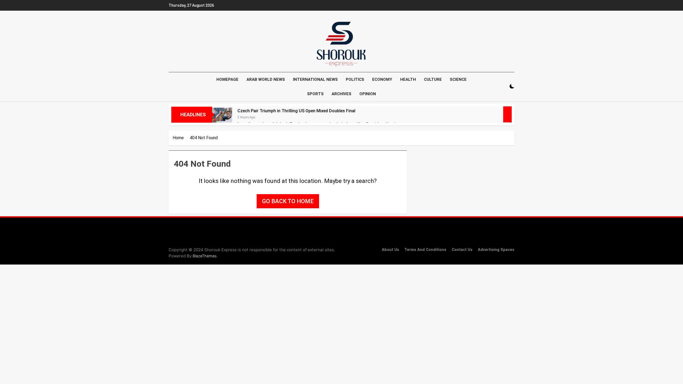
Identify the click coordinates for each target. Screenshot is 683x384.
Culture (433, 79)
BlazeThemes (205, 256)
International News (315, 79)
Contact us (462, 249)
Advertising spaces (496, 249)
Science (458, 79)
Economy (382, 79)
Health (408, 79)
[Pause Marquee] (507, 114)
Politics (355, 79)
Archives (341, 93)
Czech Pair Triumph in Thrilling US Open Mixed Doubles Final (296, 110)
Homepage (227, 79)
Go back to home (288, 201)
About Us (390, 249)
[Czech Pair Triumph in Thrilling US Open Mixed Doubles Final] (222, 118)
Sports (315, 93)
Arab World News (266, 79)
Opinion (367, 93)
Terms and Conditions (425, 249)
